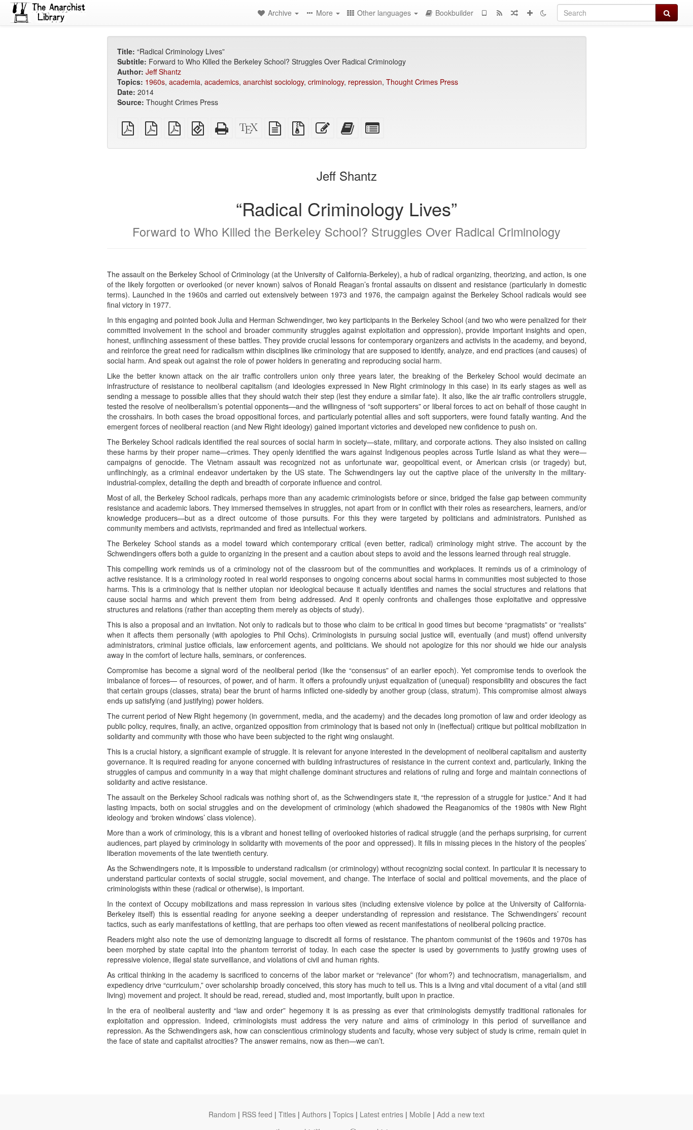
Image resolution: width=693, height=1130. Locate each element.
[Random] (514, 12)
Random (222, 1114)
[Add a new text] (529, 12)
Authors (314, 1114)
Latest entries (381, 1114)
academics (221, 82)
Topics (343, 1114)
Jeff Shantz (163, 72)
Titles (287, 1114)
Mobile (420, 1114)
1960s (155, 82)
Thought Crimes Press (422, 82)
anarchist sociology (273, 82)
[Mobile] (484, 12)
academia (184, 82)
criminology (326, 82)
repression (365, 82)
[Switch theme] (543, 12)
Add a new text (460, 1114)
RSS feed (257, 1114)
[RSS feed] (499, 12)
